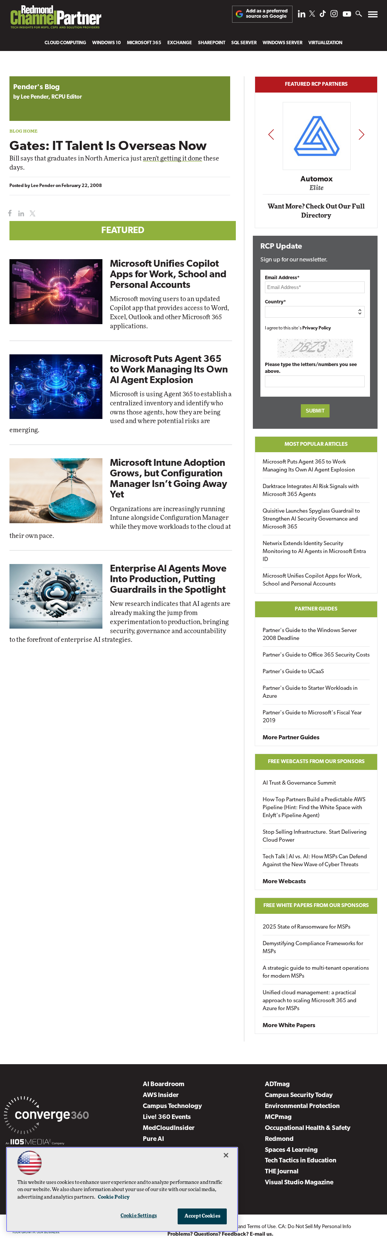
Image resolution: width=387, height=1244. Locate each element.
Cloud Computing (65, 43)
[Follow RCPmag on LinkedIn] (301, 15)
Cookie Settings (139, 1215)
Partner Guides (316, 609)
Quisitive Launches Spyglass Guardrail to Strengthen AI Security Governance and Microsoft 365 (311, 519)
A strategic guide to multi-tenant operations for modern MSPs (316, 972)
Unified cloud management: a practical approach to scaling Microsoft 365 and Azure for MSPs (309, 1001)
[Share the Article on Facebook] (8, 213)
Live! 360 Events (167, 1117)
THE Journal (282, 1171)
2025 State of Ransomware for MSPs (306, 927)
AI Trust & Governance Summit (299, 783)
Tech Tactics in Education (300, 1160)
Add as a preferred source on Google (267, 14)
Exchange (179, 43)
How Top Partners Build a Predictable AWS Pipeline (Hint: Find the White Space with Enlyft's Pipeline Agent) (314, 808)
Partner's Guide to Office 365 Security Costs (316, 655)
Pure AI (153, 1139)
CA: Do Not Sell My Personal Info (314, 1227)
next (361, 134)
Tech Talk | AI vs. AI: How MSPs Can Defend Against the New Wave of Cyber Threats (315, 861)
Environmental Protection (302, 1106)
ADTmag (277, 1084)
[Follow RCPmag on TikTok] (323, 15)
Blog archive (27, 72)
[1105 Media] (35, 1143)
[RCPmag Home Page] (55, 19)
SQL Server (244, 43)
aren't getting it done (172, 158)
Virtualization (325, 43)
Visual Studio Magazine (299, 1182)
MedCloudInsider (169, 1128)
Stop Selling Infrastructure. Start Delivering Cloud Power (315, 836)
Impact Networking (320, 168)
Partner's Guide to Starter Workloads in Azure (310, 692)
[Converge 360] (46, 1116)
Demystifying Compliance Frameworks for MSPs (313, 948)
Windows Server (282, 43)
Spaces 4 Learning (291, 1150)
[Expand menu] (372, 16)
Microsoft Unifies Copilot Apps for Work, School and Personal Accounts (168, 275)
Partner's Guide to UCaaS (293, 672)
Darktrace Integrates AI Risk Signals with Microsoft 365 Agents (311, 491)
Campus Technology (172, 1106)
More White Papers (289, 1026)
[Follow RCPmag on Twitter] (312, 15)
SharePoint (211, 43)
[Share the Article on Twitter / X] (31, 213)
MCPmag (278, 1117)
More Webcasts (284, 882)
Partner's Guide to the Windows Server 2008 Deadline (310, 634)
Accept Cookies (202, 1216)
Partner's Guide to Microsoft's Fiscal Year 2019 (312, 717)
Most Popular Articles (316, 444)
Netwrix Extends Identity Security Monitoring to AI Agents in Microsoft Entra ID (314, 552)
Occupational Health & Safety (307, 1128)
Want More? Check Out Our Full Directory (316, 211)
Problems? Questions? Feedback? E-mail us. (220, 1234)
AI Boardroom (163, 1084)
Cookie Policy (114, 1197)
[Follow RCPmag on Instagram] (334, 15)
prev (271, 134)
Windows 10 (106, 43)
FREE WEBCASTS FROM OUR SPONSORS (316, 762)
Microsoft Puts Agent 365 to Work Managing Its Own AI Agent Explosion (169, 370)
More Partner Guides (291, 738)
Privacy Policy (316, 328)
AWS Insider (161, 1095)
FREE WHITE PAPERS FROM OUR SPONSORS (316, 906)
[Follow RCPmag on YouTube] (347, 15)
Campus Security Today (299, 1095)
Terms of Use (261, 1227)
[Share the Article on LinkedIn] (19, 213)
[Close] (226, 1155)
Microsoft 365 (144, 43)
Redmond (279, 1139)
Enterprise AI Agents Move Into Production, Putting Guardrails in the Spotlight (168, 579)
